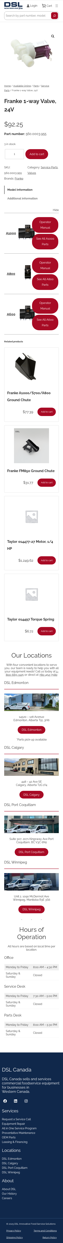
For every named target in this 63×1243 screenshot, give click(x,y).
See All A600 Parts (45, 322)
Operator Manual (45, 224)
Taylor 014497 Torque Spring (30, 619)
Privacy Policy (13, 1230)
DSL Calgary (31, 794)
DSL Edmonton (31, 729)
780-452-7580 (48, 674)
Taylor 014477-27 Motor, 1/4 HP (30, 545)
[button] (53, 36)
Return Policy (50, 1237)
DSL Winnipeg (32, 909)
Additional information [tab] (22, 198)
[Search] (54, 15)
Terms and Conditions (45, 1230)
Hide (56, 210)
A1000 (11, 233)
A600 (11, 314)
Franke (19, 178)
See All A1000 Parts (45, 241)
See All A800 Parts (45, 282)
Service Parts (49, 167)
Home (7, 86)
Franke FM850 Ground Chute (31, 471)
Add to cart (37, 154)
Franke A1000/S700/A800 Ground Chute (29, 396)
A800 (11, 274)
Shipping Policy (14, 1237)
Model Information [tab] (20, 189)
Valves (31, 173)
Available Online (22, 86)
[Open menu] (57, 6)
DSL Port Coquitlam (31, 852)
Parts (36, 86)
